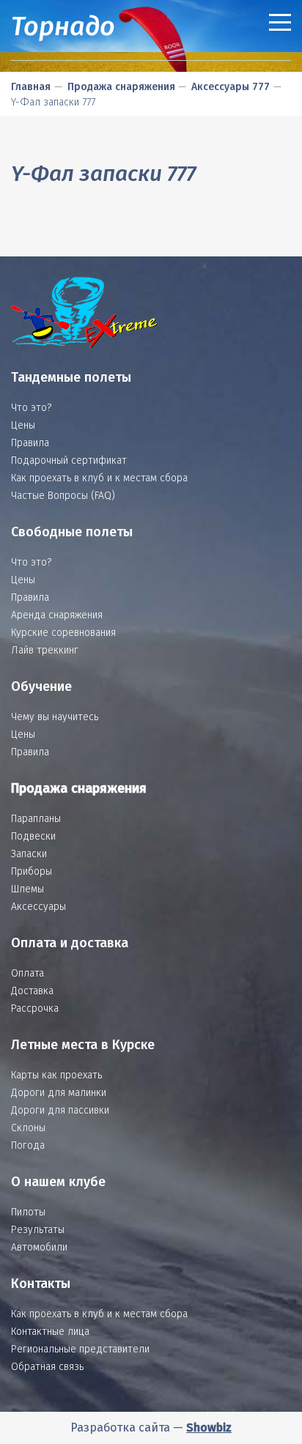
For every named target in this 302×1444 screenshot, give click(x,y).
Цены (23, 425)
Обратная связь (47, 1366)
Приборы (31, 871)
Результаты (38, 1229)
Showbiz (209, 1427)
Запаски (29, 854)
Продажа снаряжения (121, 87)
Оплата (27, 973)
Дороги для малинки (58, 1092)
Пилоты (28, 1212)
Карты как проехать (56, 1075)
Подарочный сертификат (69, 460)
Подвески (33, 836)
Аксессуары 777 (230, 87)
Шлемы (27, 889)
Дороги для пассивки (60, 1110)
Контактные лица (50, 1331)
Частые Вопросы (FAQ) (63, 495)
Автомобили (39, 1247)
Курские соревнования (63, 632)
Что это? (31, 407)
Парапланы (36, 818)
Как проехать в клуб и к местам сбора (99, 478)
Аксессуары (38, 906)
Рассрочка (35, 1008)
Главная (31, 87)
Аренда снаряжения (57, 615)
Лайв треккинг (44, 650)
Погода (28, 1145)
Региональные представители (80, 1349)
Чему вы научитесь (54, 717)
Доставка (32, 991)
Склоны (28, 1128)
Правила (30, 443)
